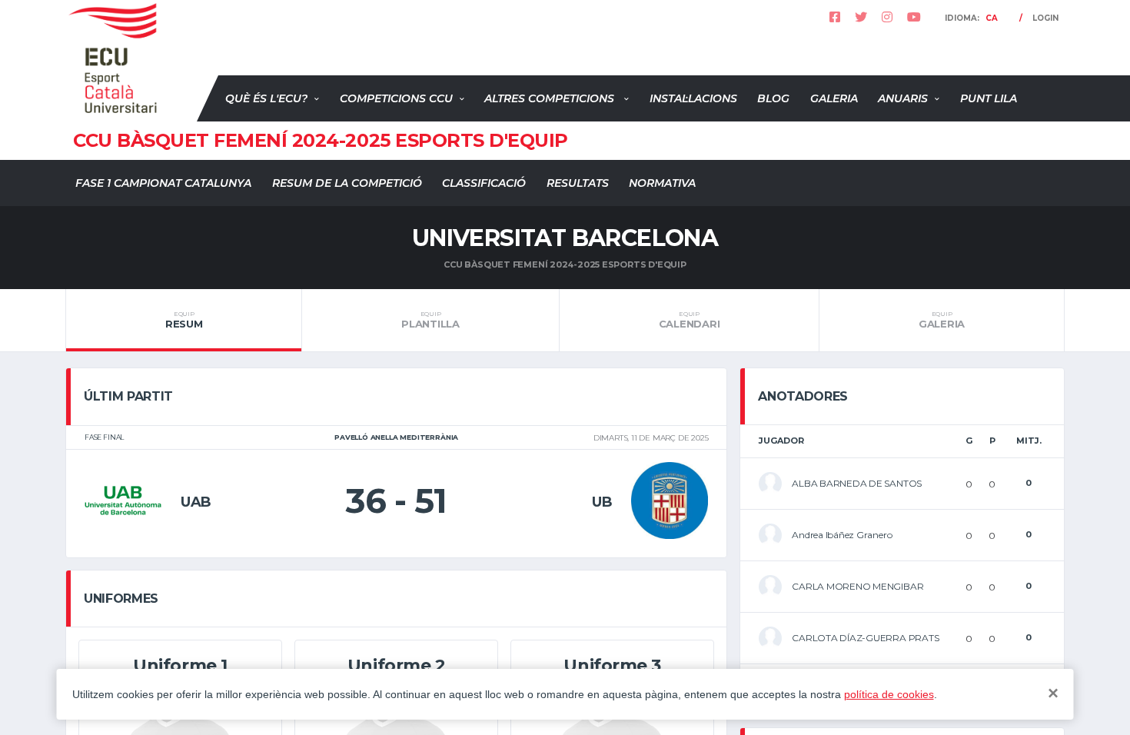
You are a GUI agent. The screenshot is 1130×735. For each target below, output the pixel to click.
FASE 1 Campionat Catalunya (163, 183)
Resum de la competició (347, 183)
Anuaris (903, 98)
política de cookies (889, 694)
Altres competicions (550, 98)
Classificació (484, 183)
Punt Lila (988, 98)
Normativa (662, 183)
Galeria (834, 98)
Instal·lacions (693, 98)
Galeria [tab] (942, 320)
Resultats (578, 183)
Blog (773, 98)
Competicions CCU (396, 98)
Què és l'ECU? (266, 98)
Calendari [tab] (689, 320)
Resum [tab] (184, 320)
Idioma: (971, 18)
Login (1045, 18)
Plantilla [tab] (430, 320)
